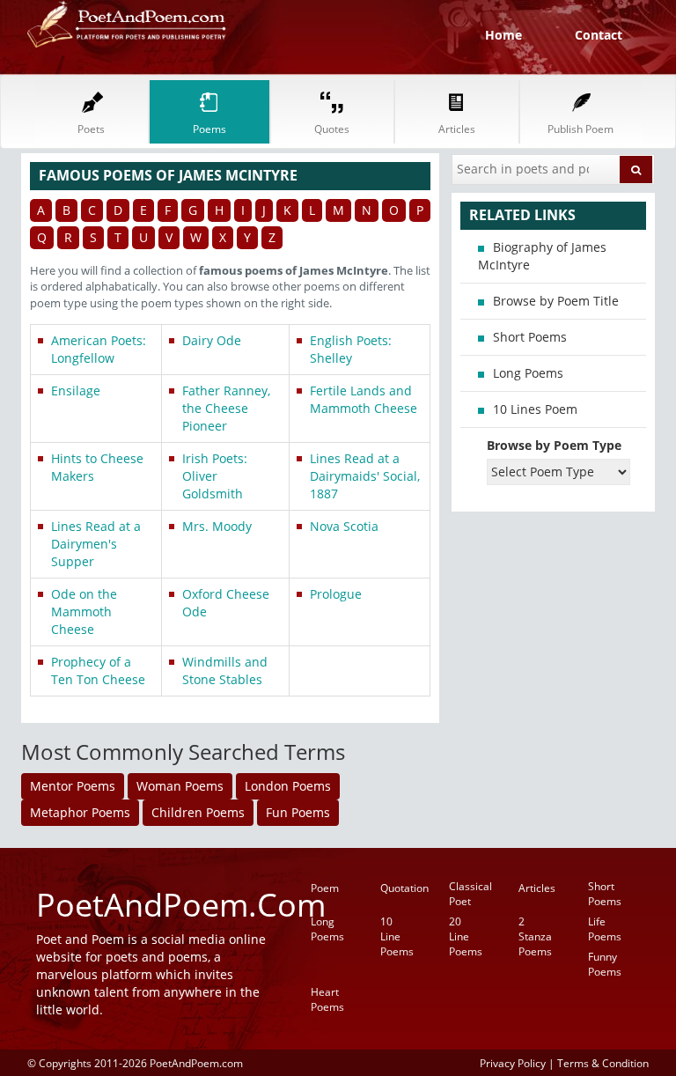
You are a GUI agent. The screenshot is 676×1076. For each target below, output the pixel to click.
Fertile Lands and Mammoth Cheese (363, 399)
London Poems (288, 786)
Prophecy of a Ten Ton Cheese (98, 670)
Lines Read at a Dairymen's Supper (96, 544)
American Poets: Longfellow (98, 349)
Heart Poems (327, 999)
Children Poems (198, 812)
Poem (325, 888)
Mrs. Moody (217, 526)
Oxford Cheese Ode (225, 603)
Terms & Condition (603, 1063)
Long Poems (528, 373)
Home (503, 34)
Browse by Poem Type (554, 445)
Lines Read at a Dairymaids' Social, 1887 (365, 476)
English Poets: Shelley (351, 349)
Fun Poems (298, 812)
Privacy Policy (513, 1063)
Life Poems (604, 929)
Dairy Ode (211, 340)
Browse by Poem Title (556, 300)
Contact (598, 34)
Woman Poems (180, 786)
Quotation (404, 888)
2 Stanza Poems (535, 936)
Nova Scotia (344, 526)
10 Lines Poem (535, 409)
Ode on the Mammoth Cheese (84, 611)
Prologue (336, 594)
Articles (536, 888)
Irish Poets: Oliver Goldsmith (214, 476)
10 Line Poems (397, 936)
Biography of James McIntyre (542, 256)
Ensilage (75, 390)
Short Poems (530, 336)
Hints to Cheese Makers (97, 467)
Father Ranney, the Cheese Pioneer (226, 408)
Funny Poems (604, 964)
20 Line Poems (465, 936)
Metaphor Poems (80, 812)
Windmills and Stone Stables (225, 670)
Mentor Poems (72, 786)
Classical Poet (470, 894)
